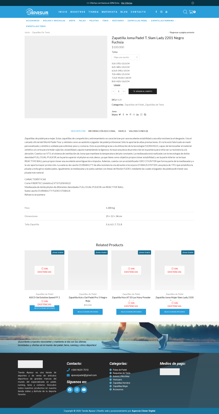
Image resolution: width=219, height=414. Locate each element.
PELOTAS (94, 20)
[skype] (144, 114)
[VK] (127, 114)
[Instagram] (161, 12)
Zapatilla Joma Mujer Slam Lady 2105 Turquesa (175, 299)
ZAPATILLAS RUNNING (162, 20)
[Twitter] (120, 114)
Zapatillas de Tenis (41, 32)
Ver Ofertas (126, 3)
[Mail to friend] (134, 114)
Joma (114, 111)
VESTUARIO (118, 20)
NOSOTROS (78, 12)
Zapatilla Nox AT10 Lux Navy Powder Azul (131, 299)
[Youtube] (166, 12)
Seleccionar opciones (44, 308)
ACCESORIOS (32, 20)
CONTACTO (138, 12)
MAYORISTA (110, 12)
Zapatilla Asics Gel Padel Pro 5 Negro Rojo (88, 299)
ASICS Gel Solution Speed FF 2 (44, 297)
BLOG (124, 12)
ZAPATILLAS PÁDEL (137, 20)
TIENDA (93, 12)
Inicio (27, 32)
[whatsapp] (141, 114)
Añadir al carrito (144, 91)
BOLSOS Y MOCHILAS (54, 20)
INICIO (63, 12)
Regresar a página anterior (182, 32)
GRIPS (72, 20)
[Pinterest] (130, 114)
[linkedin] (137, 114)
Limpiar (117, 85)
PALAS (82, 20)
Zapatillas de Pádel (134, 104)
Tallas (115, 51)
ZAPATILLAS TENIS (36, 26)
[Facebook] (156, 12)
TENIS (105, 20)
